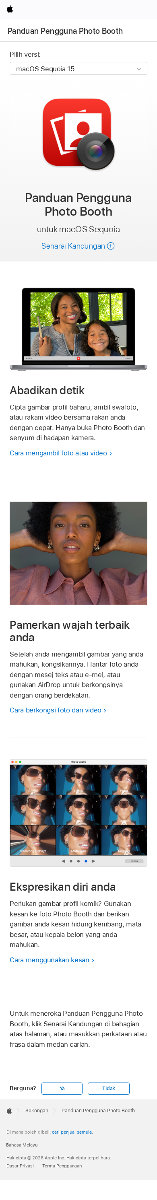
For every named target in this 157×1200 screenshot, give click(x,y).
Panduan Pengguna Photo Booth (65, 31)
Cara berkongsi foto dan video (55, 710)
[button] (78, 246)
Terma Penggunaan (62, 1166)
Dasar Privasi (20, 1166)
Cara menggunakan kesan (49, 960)
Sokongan (36, 1111)
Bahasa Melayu (21, 1145)
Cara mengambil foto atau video (58, 453)
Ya (62, 1088)
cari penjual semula (72, 1132)
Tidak (108, 1088)
